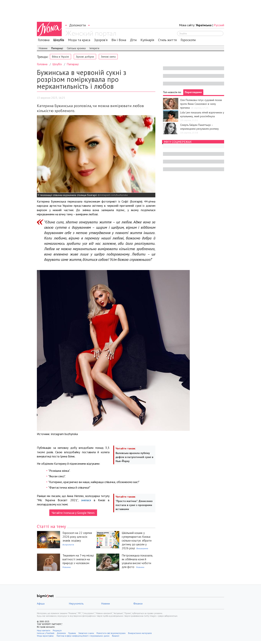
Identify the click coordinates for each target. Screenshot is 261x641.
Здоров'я (101, 40)
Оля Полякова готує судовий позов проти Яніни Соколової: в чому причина (201, 103)
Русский (219, 25)
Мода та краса (79, 40)
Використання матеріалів (140, 633)
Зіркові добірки (85, 56)
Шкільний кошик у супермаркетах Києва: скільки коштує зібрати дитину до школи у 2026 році (137, 540)
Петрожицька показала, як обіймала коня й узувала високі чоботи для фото (137, 561)
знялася (86, 500)
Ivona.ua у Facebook (45, 633)
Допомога (61, 633)
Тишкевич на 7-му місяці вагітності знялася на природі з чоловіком (78, 559)
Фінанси (138, 603)
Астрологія (68, 544)
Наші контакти (43, 630)
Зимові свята (108, 56)
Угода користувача (45, 635)
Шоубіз (58, 40)
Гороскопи (188, 40)
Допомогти (77, 25)
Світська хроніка (76, 48)
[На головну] (91, 34)
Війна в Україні (60, 56)
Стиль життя (167, 40)
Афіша (41, 603)
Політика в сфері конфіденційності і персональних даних (83, 635)
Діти (133, 40)
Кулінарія (147, 40)
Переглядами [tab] (193, 92)
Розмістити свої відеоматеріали (111, 633)
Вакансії (115, 635)
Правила (72, 633)
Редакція (57, 630)
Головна (43, 40)
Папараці (57, 48)
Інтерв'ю (94, 48)
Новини (43, 48)
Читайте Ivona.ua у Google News (73, 513)
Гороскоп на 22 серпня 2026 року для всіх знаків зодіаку (77, 536)
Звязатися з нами (86, 633)
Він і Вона (118, 40)
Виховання (142, 548)
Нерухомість (76, 603)
